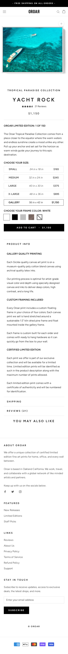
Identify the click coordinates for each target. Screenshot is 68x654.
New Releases (12, 510)
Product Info (18, 244)
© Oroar (34, 626)
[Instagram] (20, 491)
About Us (9, 545)
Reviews (8, 539)
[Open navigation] (4, 11)
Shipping (14, 401)
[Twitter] (12, 491)
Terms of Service (13, 557)
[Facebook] (5, 491)
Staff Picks (10, 521)
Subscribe (16, 610)
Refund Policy (11, 562)
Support (8, 568)
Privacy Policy (11, 551)
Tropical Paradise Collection (34, 90)
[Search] (58, 11)
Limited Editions (13, 515)
